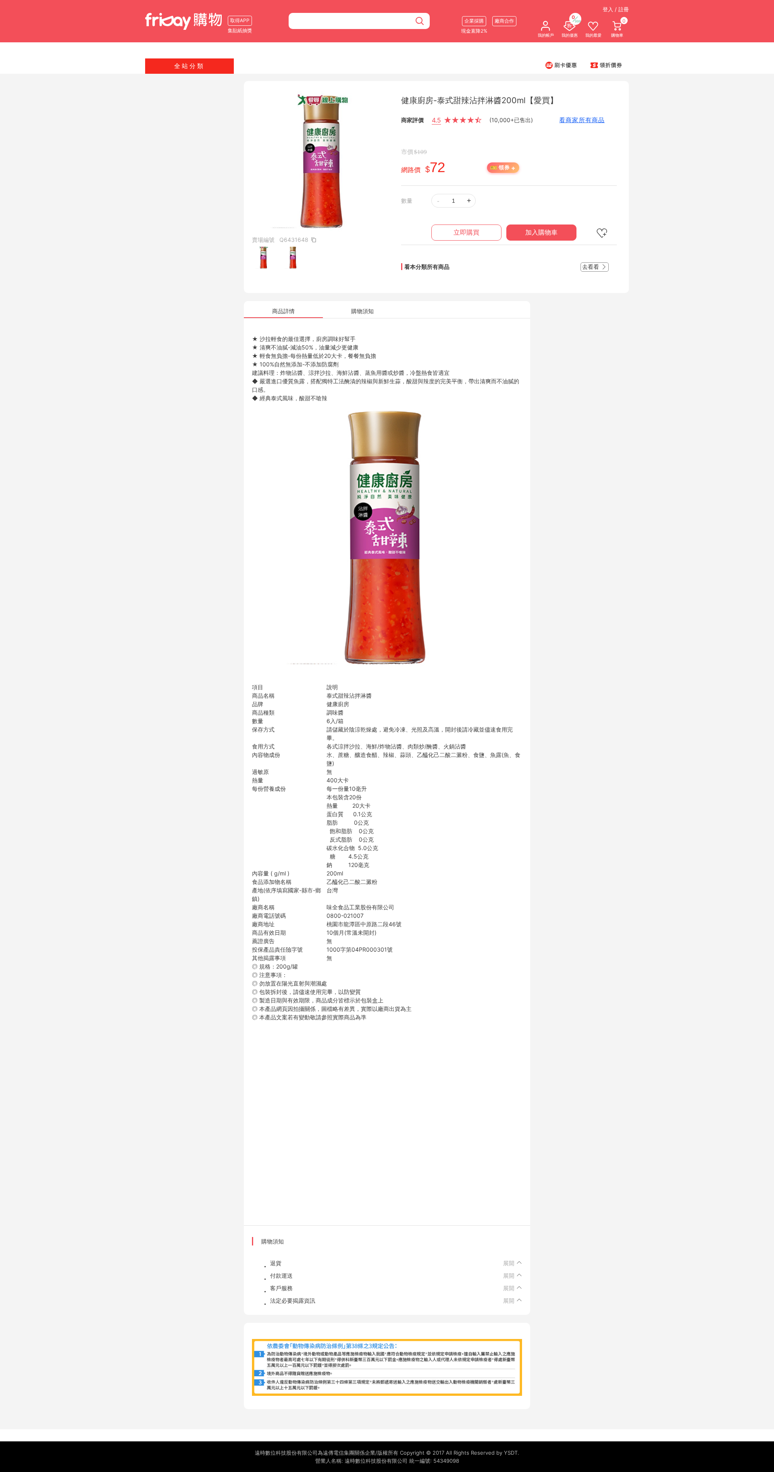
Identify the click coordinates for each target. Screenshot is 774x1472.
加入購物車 (541, 232)
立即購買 (466, 232)
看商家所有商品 (582, 120)
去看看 (591, 266)
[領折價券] (606, 65)
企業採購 (474, 21)
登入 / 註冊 (616, 9)
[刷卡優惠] (561, 65)
